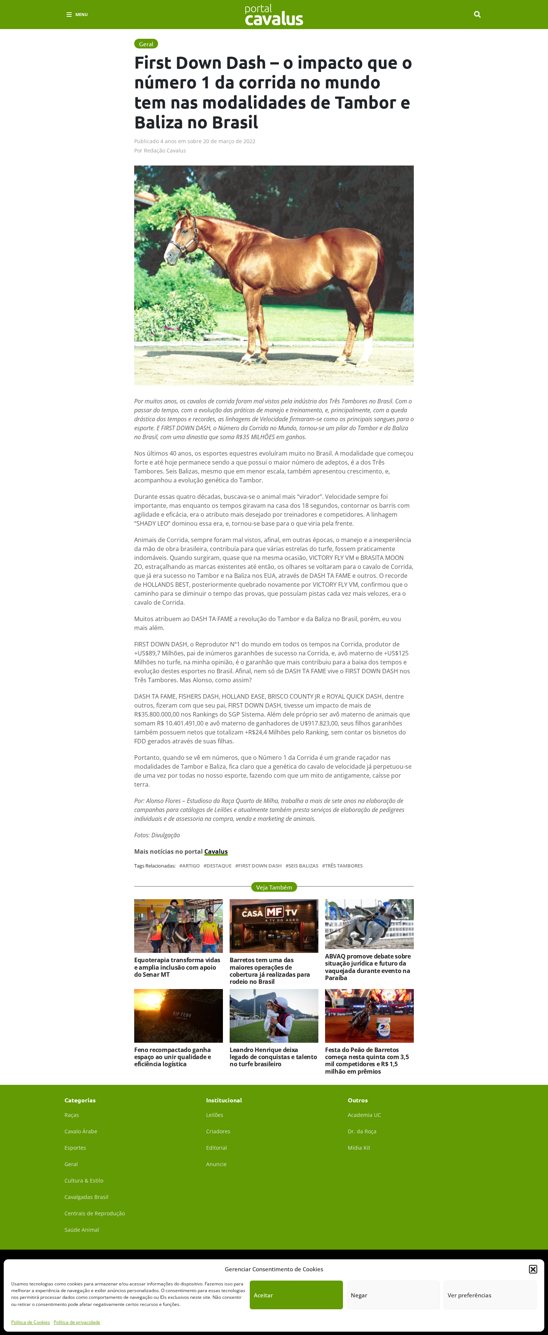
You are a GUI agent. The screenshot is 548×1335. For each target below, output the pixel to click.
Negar (359, 1295)
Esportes (75, 1147)
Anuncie (216, 1164)
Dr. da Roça (362, 1131)
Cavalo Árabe (80, 1131)
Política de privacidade (77, 1322)
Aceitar (263, 1295)
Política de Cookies (30, 1322)
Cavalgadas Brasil (86, 1196)
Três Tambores (344, 865)
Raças (71, 1114)
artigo (191, 865)
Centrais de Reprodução (94, 1213)
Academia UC (364, 1114)
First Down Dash (260, 865)
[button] (533, 1269)
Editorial (216, 1147)
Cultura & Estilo (83, 1180)
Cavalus (216, 851)
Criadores (218, 1131)
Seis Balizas (303, 865)
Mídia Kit (359, 1147)
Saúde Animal (81, 1229)
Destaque (219, 865)
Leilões (214, 1114)
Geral (71, 1164)
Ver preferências (469, 1295)
